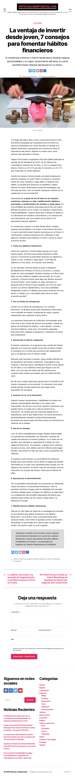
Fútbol (43, 696)
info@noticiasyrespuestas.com (41, 772)
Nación (42, 685)
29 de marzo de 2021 (29, 76)
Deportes (43, 693)
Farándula (45, 728)
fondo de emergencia (26, 559)
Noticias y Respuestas (18, 772)
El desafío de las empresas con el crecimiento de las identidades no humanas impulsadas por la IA (17, 718)
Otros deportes (47, 709)
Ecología (42, 742)
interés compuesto (54, 559)
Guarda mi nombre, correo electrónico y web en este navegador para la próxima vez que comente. (38, 649)
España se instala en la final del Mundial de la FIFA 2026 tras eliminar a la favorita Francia (20, 746)
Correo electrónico (45, 630)
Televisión (45, 734)
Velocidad (45, 707)
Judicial (42, 712)
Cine (43, 726)
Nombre (14, 630)
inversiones (17, 561)
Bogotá (42, 688)
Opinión (42, 745)
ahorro (16, 559)
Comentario (15, 612)
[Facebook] (30, 71)
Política (42, 720)
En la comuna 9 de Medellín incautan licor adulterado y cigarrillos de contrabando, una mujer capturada (18, 755)
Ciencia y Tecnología (47, 739)
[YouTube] (20, 690)
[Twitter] (15, 690)
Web (12, 639)
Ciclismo (44, 698)
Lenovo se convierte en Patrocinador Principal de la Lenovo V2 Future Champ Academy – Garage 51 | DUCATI (19, 727)
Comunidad (44, 690)
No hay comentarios (48, 76)
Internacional (44, 715)
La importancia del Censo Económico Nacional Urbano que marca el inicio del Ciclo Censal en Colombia (19, 736)
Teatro (43, 731)
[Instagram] (11, 690)
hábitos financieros (40, 559)
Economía (37, 23)
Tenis (43, 704)
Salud (41, 737)
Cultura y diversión (46, 723)
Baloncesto (45, 701)
